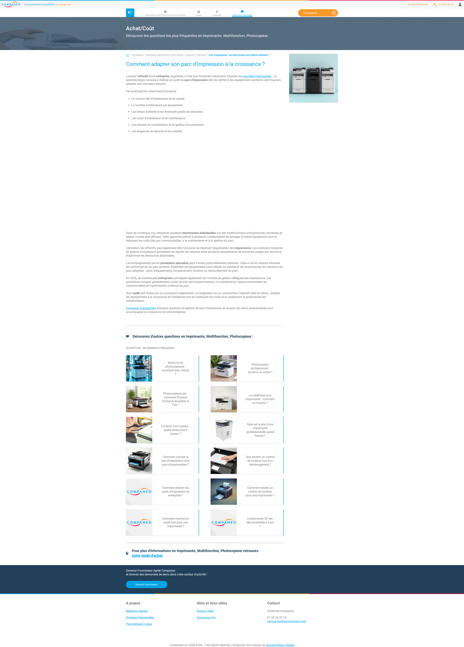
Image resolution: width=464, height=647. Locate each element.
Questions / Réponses (196, 55)
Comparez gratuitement (141, 308)
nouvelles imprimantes (256, 76)
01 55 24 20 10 (276, 617)
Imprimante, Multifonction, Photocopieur (164, 55)
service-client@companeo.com (286, 621)
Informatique (137, 55)
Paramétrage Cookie (139, 624)
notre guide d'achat (147, 555)
